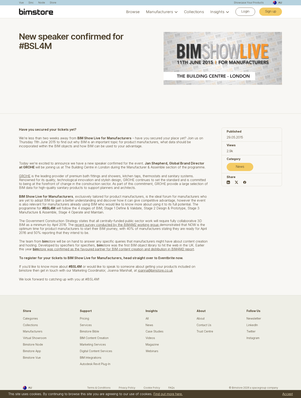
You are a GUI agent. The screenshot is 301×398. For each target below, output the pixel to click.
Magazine (152, 344)
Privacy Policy (127, 387)
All (147, 318)
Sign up (270, 11)
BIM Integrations (90, 357)
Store (53, 2)
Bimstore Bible (89, 331)
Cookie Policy (152, 387)
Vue (21, 2)
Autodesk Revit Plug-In (95, 364)
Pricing (84, 318)
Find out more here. (168, 394)
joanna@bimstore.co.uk (155, 270)
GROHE (25, 176)
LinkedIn (252, 325)
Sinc (31, 2)
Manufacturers (159, 11)
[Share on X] (236, 182)
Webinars (152, 351)
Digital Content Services (96, 351)
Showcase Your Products (249, 2)
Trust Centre (205, 331)
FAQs (171, 387)
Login (245, 11)
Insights (217, 11)
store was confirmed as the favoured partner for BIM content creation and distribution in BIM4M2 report (113, 249)
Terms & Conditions (99, 387)
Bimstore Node (33, 344)
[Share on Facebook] (244, 182)
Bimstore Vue (32, 357)
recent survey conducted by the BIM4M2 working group (117, 225)
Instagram (253, 338)
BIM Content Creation (94, 338)
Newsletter (254, 318)
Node (41, 2)
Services (86, 325)
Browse (133, 11)
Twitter (251, 331)
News (240, 166)
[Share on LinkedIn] (228, 182)
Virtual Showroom (34, 338)
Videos (150, 338)
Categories (30, 318)
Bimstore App (32, 351)
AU (280, 2)
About (201, 318)
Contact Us (204, 325)
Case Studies (154, 331)
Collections (194, 11)
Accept (287, 394)
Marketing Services (93, 344)
